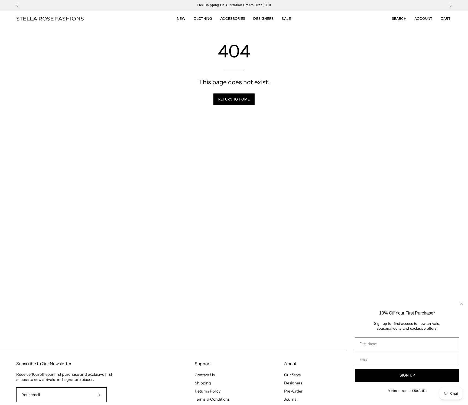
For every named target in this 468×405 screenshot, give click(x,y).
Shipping (203, 383)
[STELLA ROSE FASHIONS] (50, 19)
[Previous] (17, 5)
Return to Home (234, 99)
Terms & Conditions (212, 399)
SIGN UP (407, 375)
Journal (290, 399)
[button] (286, 19)
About (290, 363)
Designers (293, 383)
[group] (234, 5)
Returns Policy (208, 391)
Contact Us (205, 374)
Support (203, 363)
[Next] (450, 5)
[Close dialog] (461, 303)
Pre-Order (293, 391)
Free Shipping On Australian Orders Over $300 (234, 5)
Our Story (292, 374)
